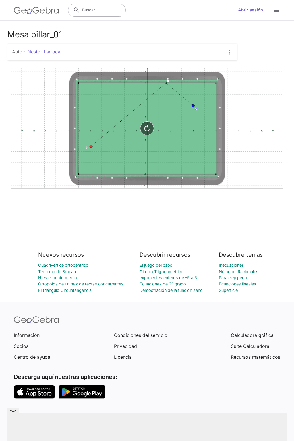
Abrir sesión (250, 10)
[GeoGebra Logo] (36, 10)
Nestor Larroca (44, 52)
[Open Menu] (276, 10)
